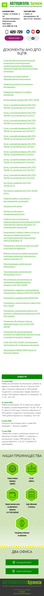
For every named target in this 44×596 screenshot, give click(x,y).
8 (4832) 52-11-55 (11, 26)
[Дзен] (38, 32)
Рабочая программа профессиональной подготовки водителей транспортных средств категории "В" (21, 256)
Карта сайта (22, 591)
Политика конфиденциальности (22, 593)
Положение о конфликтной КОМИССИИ (21, 298)
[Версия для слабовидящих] (33, 38)
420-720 (16, 32)
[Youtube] (33, 32)
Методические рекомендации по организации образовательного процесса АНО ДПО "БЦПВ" (18, 282)
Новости (22, 377)
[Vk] (28, 32)
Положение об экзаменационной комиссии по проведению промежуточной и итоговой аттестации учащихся (22, 334)
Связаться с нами (14, 38)
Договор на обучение (13, 206)
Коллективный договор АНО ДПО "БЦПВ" (21, 100)
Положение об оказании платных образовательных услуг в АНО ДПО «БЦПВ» (19, 324)
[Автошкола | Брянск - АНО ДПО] (26, 5)
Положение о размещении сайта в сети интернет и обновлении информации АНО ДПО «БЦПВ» (22, 313)
